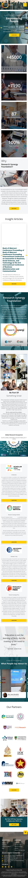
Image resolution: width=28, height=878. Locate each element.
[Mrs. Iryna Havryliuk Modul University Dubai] (14, 680)
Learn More (14, 35)
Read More (14, 283)
